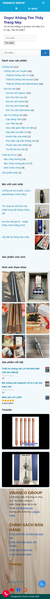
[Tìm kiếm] (45, 53)
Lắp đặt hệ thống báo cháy (15, 237)
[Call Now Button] (6, 593)
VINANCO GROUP (14, 2)
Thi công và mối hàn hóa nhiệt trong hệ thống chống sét (15, 210)
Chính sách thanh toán (20, 550)
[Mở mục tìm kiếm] (43, 3)
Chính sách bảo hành (20, 554)
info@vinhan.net (24, 508)
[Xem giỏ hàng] (16, 9)
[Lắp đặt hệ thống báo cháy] (42, 243)
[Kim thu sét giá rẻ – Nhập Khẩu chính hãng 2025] (42, 227)
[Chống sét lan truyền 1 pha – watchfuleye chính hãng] (42, 196)
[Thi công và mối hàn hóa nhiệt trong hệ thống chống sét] (42, 212)
